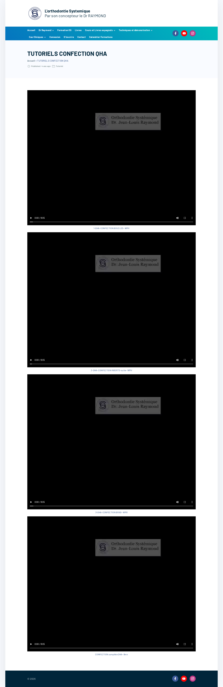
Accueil (31, 60)
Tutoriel (59, 66)
